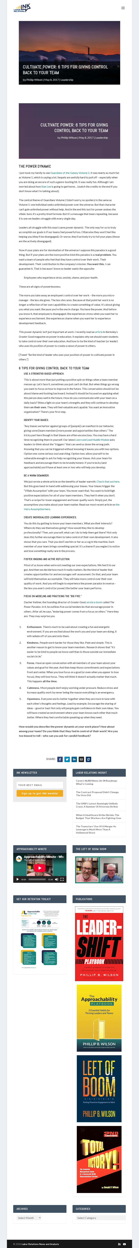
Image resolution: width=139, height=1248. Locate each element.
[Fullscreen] (62, 879)
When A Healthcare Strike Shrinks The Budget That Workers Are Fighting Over (98, 816)
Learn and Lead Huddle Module (92, 439)
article (99, 331)
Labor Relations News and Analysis (40, 1244)
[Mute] (56, 879)
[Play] (17, 879)
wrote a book (94, 602)
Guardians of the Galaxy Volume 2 (70, 172)
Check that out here (108, 481)
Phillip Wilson (34, 79)
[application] (39, 868)
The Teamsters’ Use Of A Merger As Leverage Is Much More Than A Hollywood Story (96, 829)
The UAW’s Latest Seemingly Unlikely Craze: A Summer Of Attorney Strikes (97, 805)
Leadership (67, 79)
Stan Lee (46, 186)
